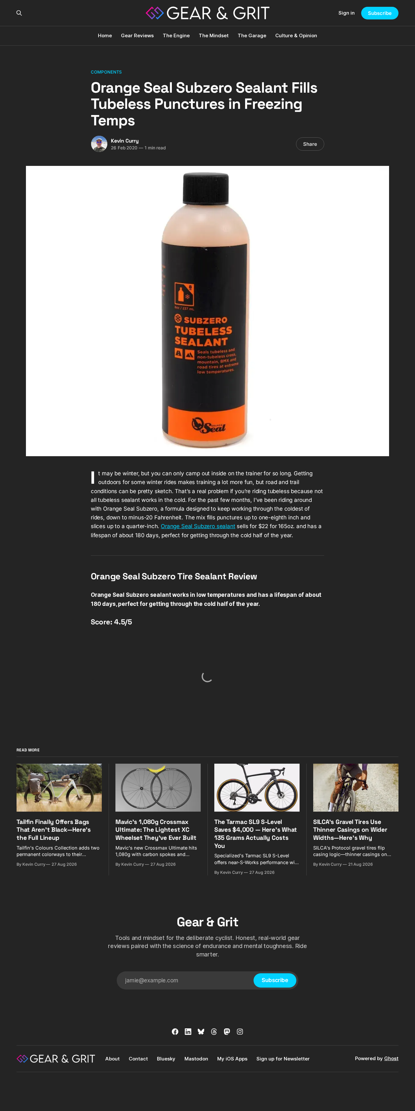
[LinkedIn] (188, 1031)
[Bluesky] (201, 1031)
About (112, 1059)
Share (310, 144)
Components (106, 72)
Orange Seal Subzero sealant (198, 526)
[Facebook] (175, 1031)
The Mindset (214, 35)
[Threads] (214, 1031)
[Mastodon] (227, 1031)
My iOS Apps (232, 1059)
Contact (138, 1059)
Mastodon (196, 1059)
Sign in (346, 13)
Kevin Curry (125, 140)
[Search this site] (19, 13)
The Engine (176, 35)
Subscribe (379, 13)
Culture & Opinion (296, 35)
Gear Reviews (137, 35)
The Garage (252, 35)
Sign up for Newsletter (283, 1059)
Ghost (391, 1058)
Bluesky (166, 1059)
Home (105, 35)
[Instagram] (240, 1031)
